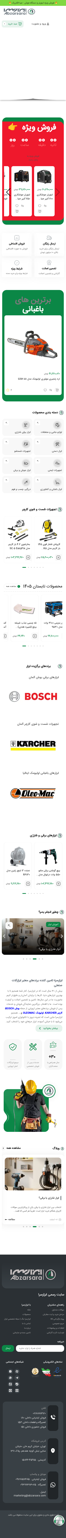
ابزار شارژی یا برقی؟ (49, 949)
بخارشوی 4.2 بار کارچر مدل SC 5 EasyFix (19, 546)
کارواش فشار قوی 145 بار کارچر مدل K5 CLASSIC (49, 548)
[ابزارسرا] (20, 12)
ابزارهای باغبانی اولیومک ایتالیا (41, 773)
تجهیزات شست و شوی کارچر (39, 509)
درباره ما (27, 1328)
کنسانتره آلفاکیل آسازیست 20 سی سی (19, 625)
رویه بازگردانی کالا (57, 1319)
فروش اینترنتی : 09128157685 (31, 1479)
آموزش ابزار (53, 924)
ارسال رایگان (49, 244)
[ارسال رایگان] (49, 238)
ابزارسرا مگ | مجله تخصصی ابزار (17, 1319)
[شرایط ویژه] (17, 263)
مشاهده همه (11, 586)
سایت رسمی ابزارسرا (51, 1294)
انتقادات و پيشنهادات (55, 1328)
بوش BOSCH (12, 1009)
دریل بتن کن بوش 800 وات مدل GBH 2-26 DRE (18, 875)
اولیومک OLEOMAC (33, 1013)
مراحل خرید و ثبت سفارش (53, 1314)
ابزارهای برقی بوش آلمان (44, 677)
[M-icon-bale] (17, 1384)
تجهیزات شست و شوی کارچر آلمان (38, 724)
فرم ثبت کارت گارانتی (55, 1332)
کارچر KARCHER (53, 1013)
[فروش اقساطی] (17, 238)
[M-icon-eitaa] (10, 1384)
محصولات (27, 1314)
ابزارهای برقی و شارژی (43, 835)
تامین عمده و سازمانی (22, 1332)
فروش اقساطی (17, 244)
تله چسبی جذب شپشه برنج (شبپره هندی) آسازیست (49, 627)
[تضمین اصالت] (49, 263)
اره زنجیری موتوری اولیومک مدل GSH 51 (39, 379)
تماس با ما (26, 1323)
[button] (39, 211)
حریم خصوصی (58, 1323)
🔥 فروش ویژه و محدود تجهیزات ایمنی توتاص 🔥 (33, 3)
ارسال (8, 1348)
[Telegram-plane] (17, 1378)
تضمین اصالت (49, 268)
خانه (29, 1310)
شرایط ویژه (17, 269)
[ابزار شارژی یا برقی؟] (60, 1198)
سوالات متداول (58, 1310)
